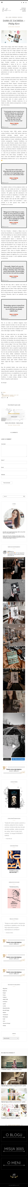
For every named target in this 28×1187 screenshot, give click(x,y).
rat (17, 395)
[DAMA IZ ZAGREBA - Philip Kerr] (14, 37)
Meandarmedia (6, 1008)
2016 (7, 17)
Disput (4, 992)
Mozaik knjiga (6, 1010)
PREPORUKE (14, 17)
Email (2, 467)
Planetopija (5, 1016)
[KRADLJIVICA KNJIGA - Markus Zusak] (14, 415)
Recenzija (20, 17)
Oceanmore (5, 1014)
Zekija (4, 392)
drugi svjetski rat (5, 395)
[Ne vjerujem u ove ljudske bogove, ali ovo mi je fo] (14, 746)
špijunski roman (5, 396)
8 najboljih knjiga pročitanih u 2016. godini (10, 1118)
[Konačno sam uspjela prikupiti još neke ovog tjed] (14, 657)
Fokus (4, 995)
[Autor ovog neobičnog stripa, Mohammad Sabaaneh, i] (14, 590)
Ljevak (9, 17)
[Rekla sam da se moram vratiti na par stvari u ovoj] (14, 568)
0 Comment (17, 26)
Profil (4, 1019)
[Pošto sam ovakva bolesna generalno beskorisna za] (14, 613)
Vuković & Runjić (6, 1023)
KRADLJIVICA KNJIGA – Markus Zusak (14, 423)
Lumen (4, 1006)
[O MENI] (14, 518)
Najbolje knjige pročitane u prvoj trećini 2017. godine (13, 1101)
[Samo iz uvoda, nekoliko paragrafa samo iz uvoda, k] (14, 702)
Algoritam (5, 988)
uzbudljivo (12, 396)
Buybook (5, 990)
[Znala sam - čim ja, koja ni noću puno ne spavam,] (14, 635)
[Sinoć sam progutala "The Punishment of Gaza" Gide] (14, 679)
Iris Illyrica (5, 1001)
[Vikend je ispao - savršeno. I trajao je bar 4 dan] (14, 724)
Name (3, 460)
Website (3, 474)
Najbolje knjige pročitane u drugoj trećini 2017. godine (13, 1085)
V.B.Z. (4, 1021)
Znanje (4, 1025)
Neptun (4, 1012)
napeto (11, 395)
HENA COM (5, 999)
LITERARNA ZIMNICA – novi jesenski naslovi (11, 1069)
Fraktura (4, 997)
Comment (3, 444)
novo (15, 395)
